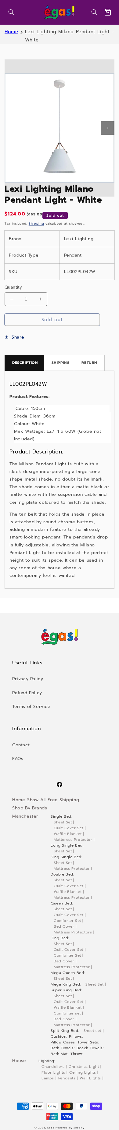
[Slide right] (107, 128)
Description (25, 362)
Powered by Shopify (70, 1128)
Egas (50, 1128)
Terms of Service (31, 706)
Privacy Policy (27, 679)
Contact (21, 745)
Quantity (13, 287)
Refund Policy (27, 693)
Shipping (36, 223)
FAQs (17, 758)
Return (89, 362)
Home (11, 31)
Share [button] (18, 337)
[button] (11, 12)
